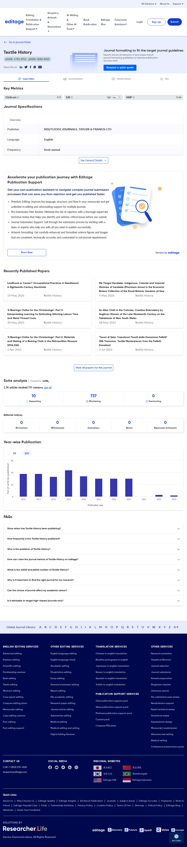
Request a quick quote (119, 67)
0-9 (176, 627)
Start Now (27, 252)
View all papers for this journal (94, 367)
